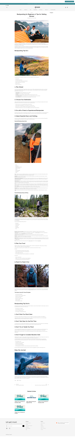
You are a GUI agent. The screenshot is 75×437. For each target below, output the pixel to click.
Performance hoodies (21, 234)
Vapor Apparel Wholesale (69, 1)
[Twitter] (20, 380)
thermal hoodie (37, 232)
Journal (32, 12)
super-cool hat (31, 240)
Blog (26, 429)
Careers (27, 424)
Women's (25, 9)
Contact (42, 429)
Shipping (42, 425)
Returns (42, 424)
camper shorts (24, 233)
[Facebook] (17, 380)
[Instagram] (10, 428)
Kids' (30, 9)
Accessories (35, 9)
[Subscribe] (23, 426)
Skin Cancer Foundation (29, 425)
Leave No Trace (31, 289)
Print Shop (40, 9)
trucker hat (39, 240)
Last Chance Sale (53, 9)
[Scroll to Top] (73, 433)
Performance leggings (21, 231)
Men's (20, 9)
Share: (15, 380)
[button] (67, 7)
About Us (46, 9)
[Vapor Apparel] (37, 7)
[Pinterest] (19, 380)
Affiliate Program (28, 428)
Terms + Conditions (43, 428)
